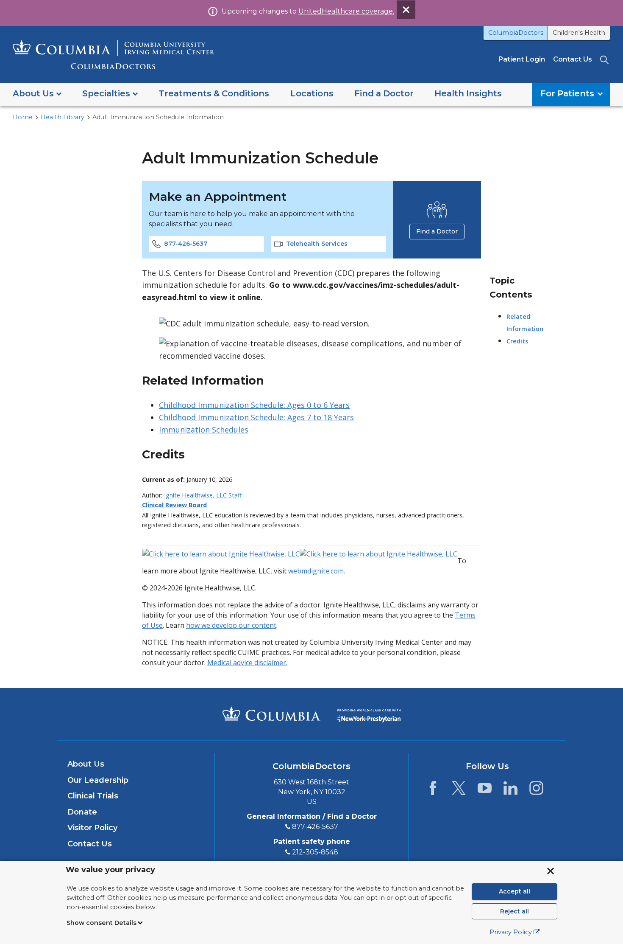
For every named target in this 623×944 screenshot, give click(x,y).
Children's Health (579, 33)
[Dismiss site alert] (406, 9)
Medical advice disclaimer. (247, 662)
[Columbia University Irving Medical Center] (271, 713)
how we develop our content (231, 625)
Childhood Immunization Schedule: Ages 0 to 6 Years (254, 405)
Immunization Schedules (203, 429)
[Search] (605, 59)
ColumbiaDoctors (515, 33)
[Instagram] (536, 790)
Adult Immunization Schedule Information (158, 117)
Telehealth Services (317, 243)
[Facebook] (433, 790)
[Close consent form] (550, 871)
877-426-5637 (185, 243)
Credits (517, 341)
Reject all (514, 911)
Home (23, 117)
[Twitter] (459, 790)
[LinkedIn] (510, 790)
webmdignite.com (316, 571)
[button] (37, 94)
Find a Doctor (437, 231)
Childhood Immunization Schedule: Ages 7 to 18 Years (256, 417)
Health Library (62, 117)
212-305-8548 (315, 852)
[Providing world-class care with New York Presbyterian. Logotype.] (368, 713)
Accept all (514, 891)
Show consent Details (101, 923)
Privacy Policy (511, 932)
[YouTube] (485, 790)
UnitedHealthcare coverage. (346, 11)
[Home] (113, 54)
